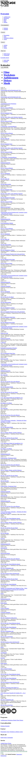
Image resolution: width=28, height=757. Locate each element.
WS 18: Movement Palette (7, 387)
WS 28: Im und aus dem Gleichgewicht (10, 573)
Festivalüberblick (5, 25)
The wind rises (4, 374)
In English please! (5, 57)
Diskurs (5, 22)
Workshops (6, 18)
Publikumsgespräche (5, 162)
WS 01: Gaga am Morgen (7, 107)
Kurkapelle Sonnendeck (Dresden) (9, 348)
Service (2, 42)
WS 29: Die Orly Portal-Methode (8, 584)
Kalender (6, 29)
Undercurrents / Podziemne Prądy (9, 458)
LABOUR (3, 268)
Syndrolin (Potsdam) (5, 612)
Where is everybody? (6, 207)
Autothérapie (4, 652)
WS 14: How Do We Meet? (7, 297)
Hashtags (6, 28)
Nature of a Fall (4, 333)
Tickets (5, 48)
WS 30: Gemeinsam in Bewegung (9, 617)
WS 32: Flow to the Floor (7, 636)
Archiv (5, 39)
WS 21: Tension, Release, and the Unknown (11, 432)
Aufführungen (7, 17)
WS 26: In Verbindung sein (7, 568)
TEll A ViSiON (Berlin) (6, 668)
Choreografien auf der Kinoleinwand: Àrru (11, 90)
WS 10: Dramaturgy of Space (8, 250)
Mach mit (3, 50)
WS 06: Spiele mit (5, 138)
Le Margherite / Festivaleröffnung (9, 126)
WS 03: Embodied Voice (6, 113)
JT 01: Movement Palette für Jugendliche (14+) (12, 397)
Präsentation (6, 35)
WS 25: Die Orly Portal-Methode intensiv (10, 518)
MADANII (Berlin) (5, 553)
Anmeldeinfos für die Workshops (8, 103)
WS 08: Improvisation (6, 184)
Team (5, 36)
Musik (5, 19)
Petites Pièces (4, 603)
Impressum (19, 754)
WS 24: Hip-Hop (5, 481)
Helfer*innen (7, 53)
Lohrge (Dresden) (5, 608)
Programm (5, 14)
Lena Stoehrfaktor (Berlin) (7, 223)
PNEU (2, 593)
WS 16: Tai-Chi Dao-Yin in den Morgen (10, 381)
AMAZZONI (4, 495)
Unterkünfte (6, 55)
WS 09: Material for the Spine (8, 197)
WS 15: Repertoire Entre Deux (8, 317)
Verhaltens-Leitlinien (8, 38)
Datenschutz (3, 755)
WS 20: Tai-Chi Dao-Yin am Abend (9, 392)
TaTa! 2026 (6, 60)
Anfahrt (5, 45)
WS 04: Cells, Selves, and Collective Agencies (12, 117)
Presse (5, 46)
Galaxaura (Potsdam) (6, 286)
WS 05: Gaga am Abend (6, 121)
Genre (2, 67)
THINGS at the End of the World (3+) (10, 687)
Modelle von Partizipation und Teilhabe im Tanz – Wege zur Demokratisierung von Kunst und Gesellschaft (14, 589)
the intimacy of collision (6, 403)
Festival (3, 32)
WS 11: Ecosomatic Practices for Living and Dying (13, 254)
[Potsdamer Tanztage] (8, 3)
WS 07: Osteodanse (5, 173)
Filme (5, 21)
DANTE (3, 538)
